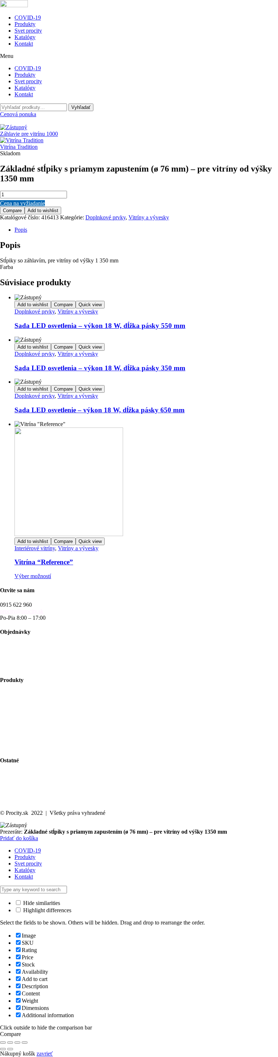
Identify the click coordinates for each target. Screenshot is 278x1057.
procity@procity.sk (21, 611)
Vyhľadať (80, 107)
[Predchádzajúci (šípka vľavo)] (3, 1049)
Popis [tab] (20, 230)
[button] (139, 56)
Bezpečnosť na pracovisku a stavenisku (45, 740)
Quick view (90, 304)
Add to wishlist (43, 210)
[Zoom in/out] (3, 1042)
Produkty (24, 24)
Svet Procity (14, 774)
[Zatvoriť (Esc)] (25, 1042)
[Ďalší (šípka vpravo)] (10, 1049)
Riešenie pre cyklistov (25, 707)
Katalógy (24, 37)
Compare (12, 210)
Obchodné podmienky (25, 652)
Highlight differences (46, 910)
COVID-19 (27, 17)
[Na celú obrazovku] (10, 1042)
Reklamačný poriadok (25, 659)
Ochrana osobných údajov (30, 794)
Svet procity (28, 31)
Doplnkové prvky (105, 217)
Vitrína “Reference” (43, 562)
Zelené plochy (16, 714)
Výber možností (32, 576)
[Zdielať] (17, 1042)
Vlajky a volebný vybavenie (32, 746)
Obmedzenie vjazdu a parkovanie (38, 733)
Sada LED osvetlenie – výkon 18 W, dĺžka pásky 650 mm (99, 410)
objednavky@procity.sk (27, 646)
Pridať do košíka (19, 838)
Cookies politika (18, 800)
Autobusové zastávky (24, 701)
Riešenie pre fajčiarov (25, 727)
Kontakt (23, 44)
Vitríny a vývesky (149, 217)
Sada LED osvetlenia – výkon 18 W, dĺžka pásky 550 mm (99, 325)
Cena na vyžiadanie (22, 203)
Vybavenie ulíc (17, 694)
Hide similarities (41, 903)
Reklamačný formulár (25, 665)
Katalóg (9, 781)
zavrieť (45, 1053)
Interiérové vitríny (34, 548)
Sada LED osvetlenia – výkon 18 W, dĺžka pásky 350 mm (99, 368)
